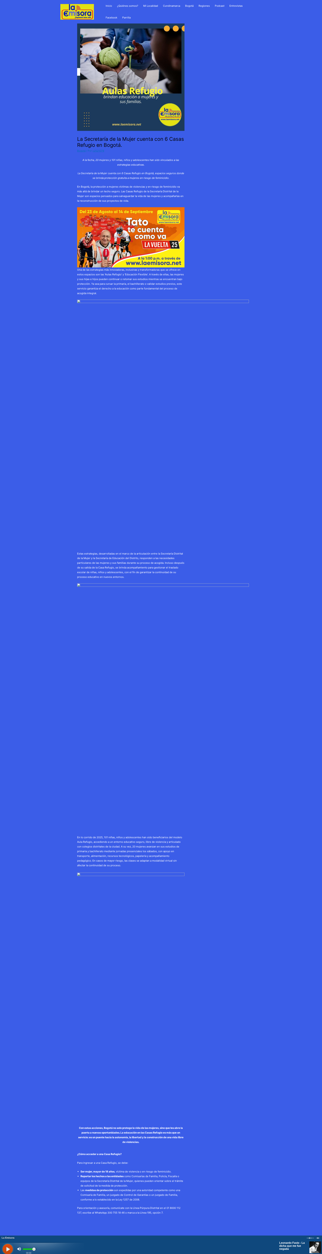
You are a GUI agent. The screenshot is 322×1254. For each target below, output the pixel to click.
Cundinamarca (171, 5)
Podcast (219, 5)
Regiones (204, 5)
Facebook (111, 17)
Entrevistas (236, 5)
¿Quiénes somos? (127, 5)
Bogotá (189, 5)
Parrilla (126, 17)
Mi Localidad (150, 5)
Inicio (109, 5)
